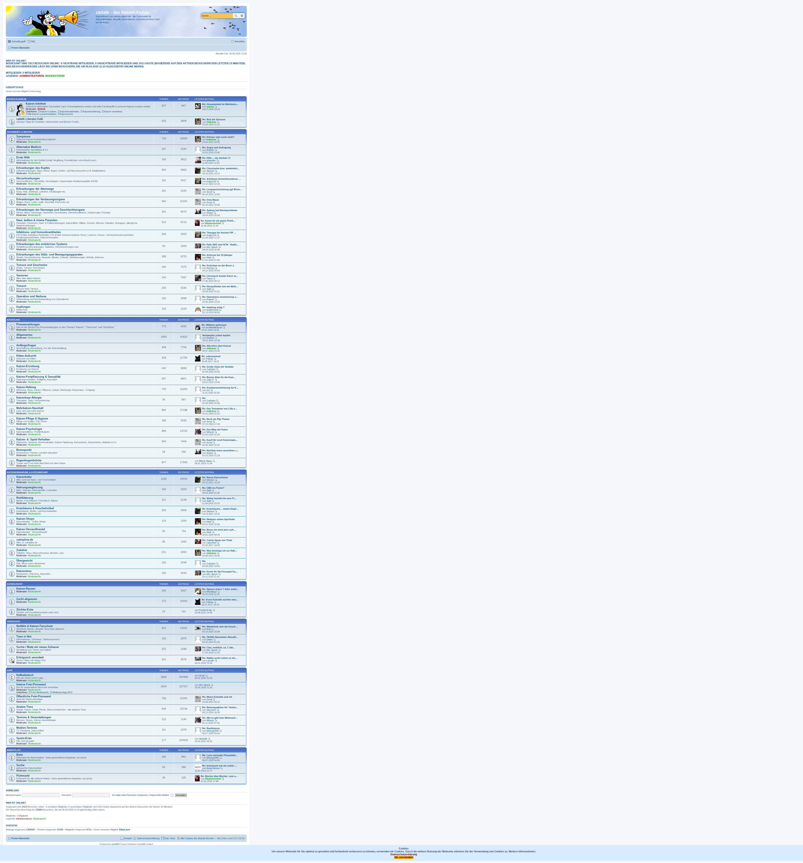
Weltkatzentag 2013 (62, 692)
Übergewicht (24, 560)
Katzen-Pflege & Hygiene (32, 418)
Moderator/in (55, 76)
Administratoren (31, 76)
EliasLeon (124, 829)
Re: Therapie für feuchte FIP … (219, 232)
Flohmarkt (22, 775)
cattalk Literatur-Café (29, 119)
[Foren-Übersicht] (51, 21)
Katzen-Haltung (26, 387)
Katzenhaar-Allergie (29, 397)
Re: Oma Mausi (210, 200)
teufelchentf (212, 310)
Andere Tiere (24, 706)
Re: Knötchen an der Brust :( (218, 265)
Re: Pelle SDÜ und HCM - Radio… (220, 244)
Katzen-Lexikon (48, 111)
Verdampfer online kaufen (216, 335)
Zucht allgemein (26, 599)
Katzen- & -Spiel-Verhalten (33, 439)
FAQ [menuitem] (33, 41)
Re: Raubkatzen (211, 728)
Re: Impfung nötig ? (213, 307)
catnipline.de (24, 539)
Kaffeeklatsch (24, 675)
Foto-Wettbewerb (40, 692)
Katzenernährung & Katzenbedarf (27, 472)
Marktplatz (14, 750)
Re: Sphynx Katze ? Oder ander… (220, 589)
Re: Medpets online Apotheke (218, 519)
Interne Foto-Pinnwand (31, 684)
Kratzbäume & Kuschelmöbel (35, 508)
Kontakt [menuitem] (128, 838)
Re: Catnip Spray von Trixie (217, 540)
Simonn (210, 171)
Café (10, 670)
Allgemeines (24, 334)
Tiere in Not (23, 636)
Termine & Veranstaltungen (33, 717)
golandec (211, 160)
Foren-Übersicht (20, 838)
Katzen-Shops (25, 518)
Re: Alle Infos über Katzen (216, 346)
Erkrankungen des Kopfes (33, 167)
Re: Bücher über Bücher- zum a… (219, 776)
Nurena (210, 268)
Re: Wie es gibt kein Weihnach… (220, 718)
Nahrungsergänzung (29, 487)
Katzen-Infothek (36, 103)
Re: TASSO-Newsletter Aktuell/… (220, 637)
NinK (209, 257)
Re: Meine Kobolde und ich (217, 697)
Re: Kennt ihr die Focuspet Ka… (220, 571)
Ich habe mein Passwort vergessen (130, 795)
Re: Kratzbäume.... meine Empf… (220, 509)
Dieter (210, 639)
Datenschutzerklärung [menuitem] (148, 838)
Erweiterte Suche (242, 15)
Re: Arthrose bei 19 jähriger (217, 255)
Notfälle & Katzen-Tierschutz (34, 626)
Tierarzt (21, 285)
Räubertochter (213, 223)
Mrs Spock (212, 247)
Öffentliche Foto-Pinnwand (33, 696)
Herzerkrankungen (28, 178)
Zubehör (21, 550)
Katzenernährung (91, 111)
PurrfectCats (205, 610)
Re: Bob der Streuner (213, 119)
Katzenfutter (24, 476)
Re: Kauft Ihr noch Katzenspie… (220, 440)
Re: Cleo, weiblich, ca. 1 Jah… (218, 647)
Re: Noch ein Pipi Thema (215, 419)
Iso (208, 390)
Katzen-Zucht (15, 584)
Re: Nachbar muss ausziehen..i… (220, 450)
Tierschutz (13, 621)
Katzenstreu (24, 571)
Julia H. (210, 379)
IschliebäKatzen (214, 327)
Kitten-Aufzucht (26, 355)
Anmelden (12, 790)
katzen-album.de (17, 99)
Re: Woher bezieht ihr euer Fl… (219, 498)
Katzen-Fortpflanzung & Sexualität (38, 376)
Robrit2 (210, 150)
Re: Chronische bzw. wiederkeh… (220, 168)
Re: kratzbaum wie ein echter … (219, 765)
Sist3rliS (203, 738)
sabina (210, 106)
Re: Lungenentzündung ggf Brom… (222, 189)
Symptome (23, 136)
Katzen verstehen (113, 111)
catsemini (211, 542)
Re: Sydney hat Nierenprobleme (219, 210)
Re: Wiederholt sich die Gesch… (220, 626)
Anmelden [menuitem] (240, 41)
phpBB (115, 844)
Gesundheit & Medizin (19, 132)
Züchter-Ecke (24, 609)
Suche (236, 15)
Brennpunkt (23, 449)
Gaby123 (211, 181)
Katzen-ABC (13, 320)
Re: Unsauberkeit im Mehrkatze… (220, 104)
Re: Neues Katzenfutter (215, 477)
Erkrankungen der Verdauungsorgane (40, 199)
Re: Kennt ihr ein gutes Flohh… (218, 220)
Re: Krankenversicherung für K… (220, 387)
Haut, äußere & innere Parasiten (36, 220)
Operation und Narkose (31, 296)
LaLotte (210, 660)
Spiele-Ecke (24, 738)
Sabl (209, 289)
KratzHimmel (213, 768)
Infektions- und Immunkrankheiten (38, 232)
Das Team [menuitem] (170, 838)
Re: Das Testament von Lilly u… (219, 408)
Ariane (210, 213)
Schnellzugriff (18, 41)
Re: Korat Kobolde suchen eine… (220, 599)
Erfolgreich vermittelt (30, 657)
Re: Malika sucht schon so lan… (220, 658)
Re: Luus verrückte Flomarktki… (220, 755)
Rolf (209, 629)
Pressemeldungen (28, 324)
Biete (19, 754)
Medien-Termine (26, 727)
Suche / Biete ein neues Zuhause (37, 647)
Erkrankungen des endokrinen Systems (41, 244)
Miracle (210, 432)
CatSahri (211, 369)
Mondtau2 (212, 591)
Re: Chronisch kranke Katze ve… (220, 276)
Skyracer (211, 710)
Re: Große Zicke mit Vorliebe (218, 366)
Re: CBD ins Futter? (213, 488)
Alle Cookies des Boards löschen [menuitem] (197, 838)
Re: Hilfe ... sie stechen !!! (216, 158)
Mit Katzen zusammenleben (42, 114)
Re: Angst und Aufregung (216, 147)
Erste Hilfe (23, 157)
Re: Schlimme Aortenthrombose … (221, 179)
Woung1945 (213, 731)
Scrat (209, 192)
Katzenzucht (66, 114)
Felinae (209, 359)
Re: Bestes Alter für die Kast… (219, 377)
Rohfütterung (24, 497)
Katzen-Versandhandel (30, 529)
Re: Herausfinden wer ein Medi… (220, 286)
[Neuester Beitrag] (216, 106)
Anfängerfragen (26, 345)
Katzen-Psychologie (29, 429)
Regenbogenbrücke (28, 460)
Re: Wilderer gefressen (214, 325)
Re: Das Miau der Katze (215, 429)
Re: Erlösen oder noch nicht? (218, 137)
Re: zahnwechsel (211, 356)
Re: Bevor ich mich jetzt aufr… (219, 529)
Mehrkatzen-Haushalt (29, 408)
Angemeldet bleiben (160, 795)
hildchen (211, 122)
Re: (204, 398)
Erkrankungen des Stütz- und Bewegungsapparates (49, 254)
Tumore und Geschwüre (31, 265)
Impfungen (23, 306)
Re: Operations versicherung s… (220, 297)
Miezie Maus (205, 461)
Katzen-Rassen (25, 588)
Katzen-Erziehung (27, 366)
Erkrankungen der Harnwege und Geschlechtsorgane (50, 209)
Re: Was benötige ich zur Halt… (219, 550)
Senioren (22, 275)
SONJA (41, 109)
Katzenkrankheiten (69, 111)
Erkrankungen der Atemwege (35, 188)
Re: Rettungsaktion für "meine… (220, 707)
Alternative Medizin (28, 147)
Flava (209, 278)
